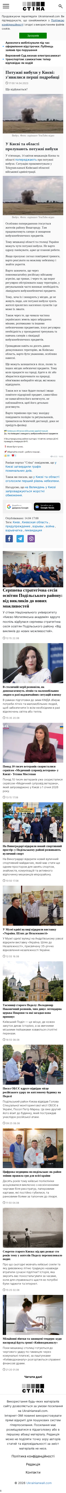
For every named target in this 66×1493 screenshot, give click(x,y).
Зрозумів (33, 35)
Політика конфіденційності (33, 1456)
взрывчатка (14, 530)
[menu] (6, 6)
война (50, 526)
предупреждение (18, 526)
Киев (16, 522)
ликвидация (33, 530)
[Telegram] (20, 538)
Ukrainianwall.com (39, 1483)
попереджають (26, 159)
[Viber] (31, 538)
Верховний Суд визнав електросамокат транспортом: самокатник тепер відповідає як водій (33, 59)
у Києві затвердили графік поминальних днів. (31, 466)
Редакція (33, 1464)
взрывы (37, 526)
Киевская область (35, 522)
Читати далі (33, 1377)
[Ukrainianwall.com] (33, 6)
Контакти (33, 1472)
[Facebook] (9, 538)
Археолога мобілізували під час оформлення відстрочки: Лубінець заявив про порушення (29, 46)
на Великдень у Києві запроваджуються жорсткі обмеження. (31, 491)
